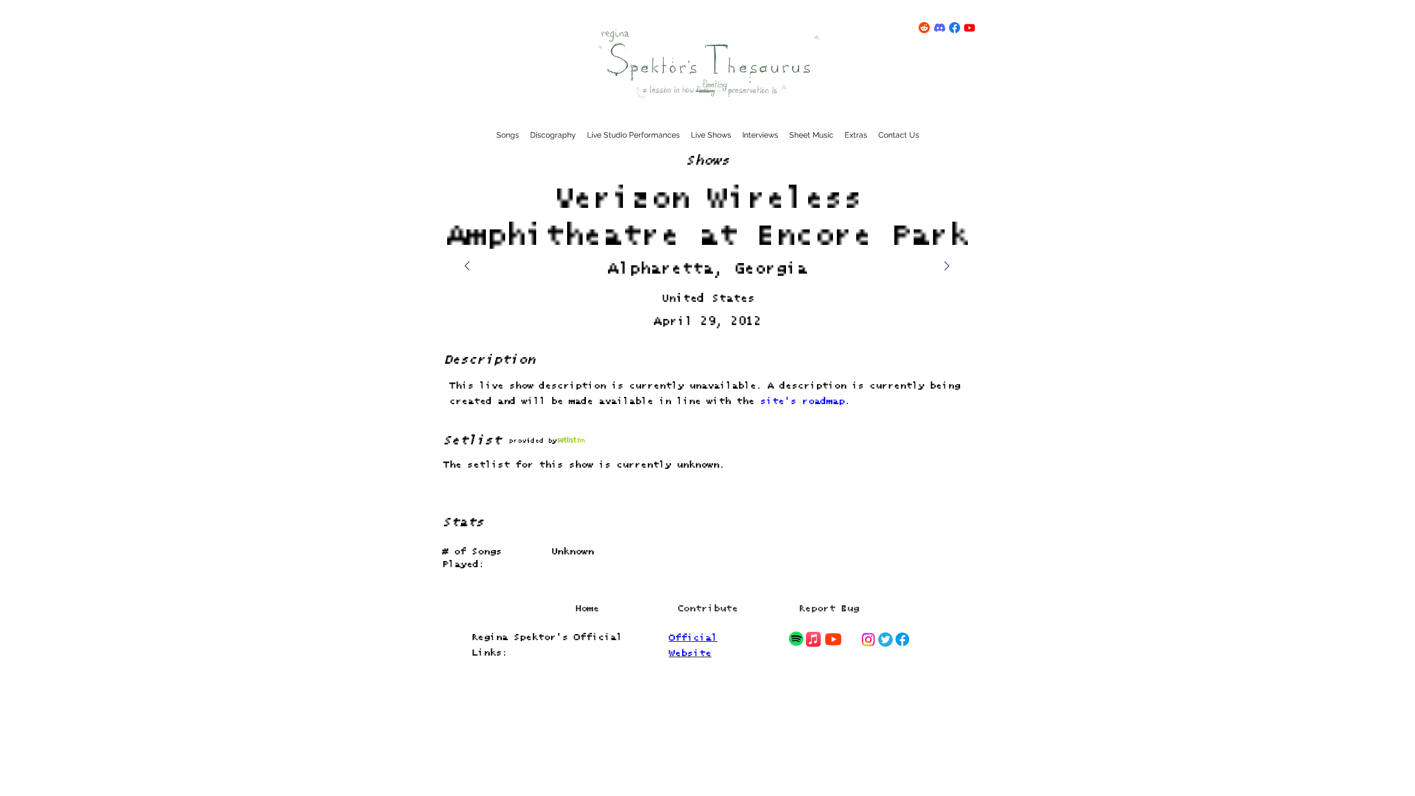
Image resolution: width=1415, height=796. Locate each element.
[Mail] (947, 266)
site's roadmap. (805, 401)
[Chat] (796, 639)
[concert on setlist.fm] (571, 440)
